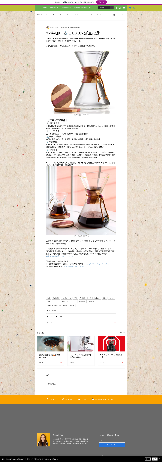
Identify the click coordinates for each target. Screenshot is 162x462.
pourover (111, 298)
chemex (73, 302)
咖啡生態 (56, 298)
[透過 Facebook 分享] (47, 316)
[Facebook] (47, 399)
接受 (154, 459)
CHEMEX (65, 302)
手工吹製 (91, 302)
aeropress (56, 302)
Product (77, 15)
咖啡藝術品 (82, 302)
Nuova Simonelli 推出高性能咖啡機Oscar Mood (80, 356)
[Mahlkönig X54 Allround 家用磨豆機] (111, 343)
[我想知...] (112, 7)
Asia (84, 15)
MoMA (72, 305)
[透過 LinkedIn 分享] (56, 316)
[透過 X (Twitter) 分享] (52, 316)
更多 (114, 15)
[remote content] (81, 277)
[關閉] (160, 459)
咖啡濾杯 (97, 298)
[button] (123, 15)
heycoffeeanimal (66, 298)
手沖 (75, 298)
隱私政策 (55, 459)
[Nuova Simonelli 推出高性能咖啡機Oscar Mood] (81, 343)
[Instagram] (63, 399)
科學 (90, 298)
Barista (69, 15)
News (48, 15)
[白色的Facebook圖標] (116, 8)
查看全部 (122, 333)
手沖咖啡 (83, 298)
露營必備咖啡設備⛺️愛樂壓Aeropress (49, 356)
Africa (91, 15)
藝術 (49, 302)
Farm (107, 15)
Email (100, 438)
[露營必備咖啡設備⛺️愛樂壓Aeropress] (50, 343)
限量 (104, 298)
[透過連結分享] (61, 316)
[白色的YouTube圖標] (79, 399)
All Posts (39, 15)
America (99, 15)
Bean (61, 15)
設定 (147, 459)
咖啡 (49, 298)
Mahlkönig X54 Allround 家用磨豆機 (111, 356)
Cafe (54, 15)
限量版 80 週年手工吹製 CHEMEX (57, 305)
